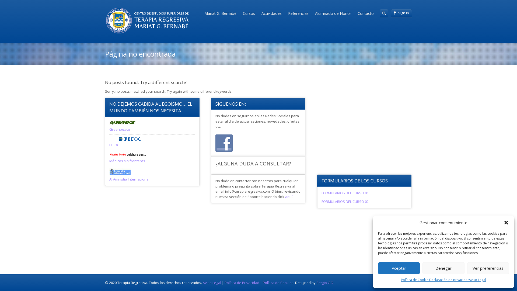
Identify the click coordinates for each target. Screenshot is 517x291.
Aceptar (399, 268)
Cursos (249, 13)
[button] (506, 222)
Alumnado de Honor (333, 13)
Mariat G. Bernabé (220, 13)
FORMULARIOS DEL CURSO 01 (345, 192)
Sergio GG (324, 282)
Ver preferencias (488, 268)
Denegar (443, 268)
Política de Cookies (415, 280)
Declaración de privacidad (449, 280)
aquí (288, 196)
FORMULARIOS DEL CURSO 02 (345, 201)
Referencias (298, 13)
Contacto (366, 13)
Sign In (403, 13)
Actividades (271, 13)
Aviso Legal (477, 280)
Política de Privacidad (242, 282)
